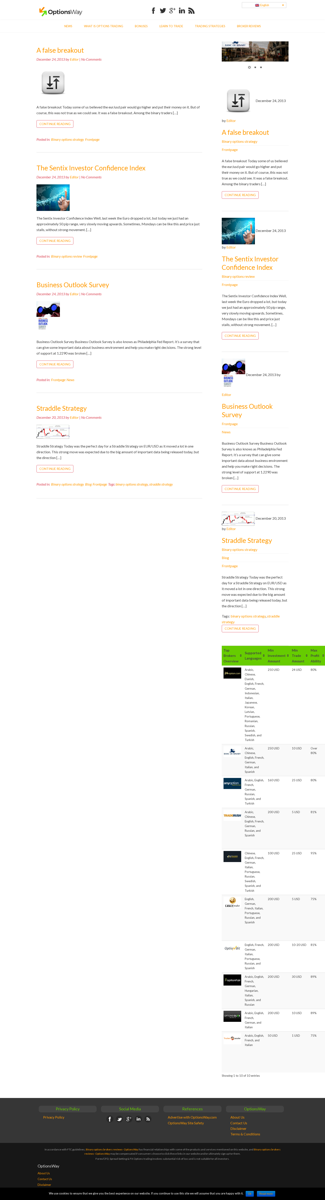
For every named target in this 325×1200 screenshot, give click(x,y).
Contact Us (238, 1123)
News (68, 26)
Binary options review (66, 256)
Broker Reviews (249, 26)
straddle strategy (161, 484)
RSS (191, 8)
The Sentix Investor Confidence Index (90, 168)
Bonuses (141, 26)
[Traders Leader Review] (232, 1038)
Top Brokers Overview (231, 655)
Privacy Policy (53, 1117)
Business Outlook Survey (72, 285)
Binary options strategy (67, 139)
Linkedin (182, 8)
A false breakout (60, 50)
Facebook (153, 8)
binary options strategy (132, 484)
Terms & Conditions (245, 1134)
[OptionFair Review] (232, 979)
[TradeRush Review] (232, 815)
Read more (266, 1193)
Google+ (172, 8)
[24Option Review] (232, 673)
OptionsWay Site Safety (186, 1123)
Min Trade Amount (298, 655)
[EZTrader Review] (232, 856)
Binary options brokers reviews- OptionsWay (112, 1149)
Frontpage (92, 139)
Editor (74, 59)
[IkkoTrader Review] (232, 902)
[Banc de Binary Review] (232, 751)
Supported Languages (253, 655)
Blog (88, 484)
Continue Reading (55, 124)
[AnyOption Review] (232, 783)
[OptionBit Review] (232, 948)
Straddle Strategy (61, 408)
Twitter (163, 8)
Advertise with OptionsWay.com (192, 1117)
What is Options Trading (103, 26)
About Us (237, 1117)
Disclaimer (238, 1129)
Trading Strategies (210, 26)
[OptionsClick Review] (232, 1016)
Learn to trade (171, 26)
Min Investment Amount (277, 655)
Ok (249, 1193)
